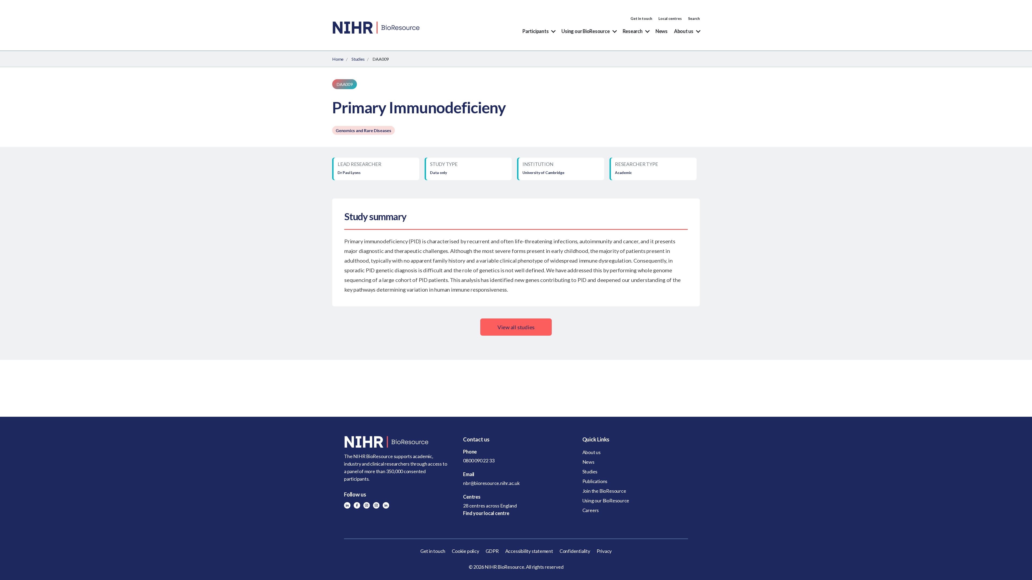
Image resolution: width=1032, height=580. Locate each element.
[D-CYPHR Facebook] (357, 505)
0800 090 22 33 (478, 460)
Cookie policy (465, 551)
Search (694, 18)
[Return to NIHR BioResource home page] (397, 442)
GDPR (492, 551)
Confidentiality (575, 551)
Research (633, 31)
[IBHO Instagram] (376, 505)
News (661, 31)
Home (337, 58)
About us (683, 31)
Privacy (604, 551)
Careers (590, 510)
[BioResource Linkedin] (347, 505)
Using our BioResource (585, 31)
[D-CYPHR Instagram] (366, 505)
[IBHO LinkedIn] (386, 505)
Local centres (670, 18)
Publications (594, 481)
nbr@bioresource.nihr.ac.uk (491, 483)
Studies (358, 58)
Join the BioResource (604, 491)
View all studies (516, 327)
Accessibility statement (529, 551)
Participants (535, 31)
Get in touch (641, 18)
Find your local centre (486, 513)
